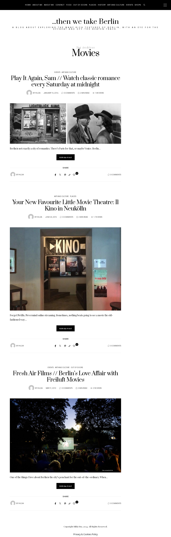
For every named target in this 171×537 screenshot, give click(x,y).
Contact (60, 5)
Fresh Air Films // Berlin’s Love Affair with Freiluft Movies (65, 377)
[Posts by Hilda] (29, 92)
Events (129, 5)
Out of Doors (80, 5)
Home (28, 5)
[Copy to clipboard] (69, 174)
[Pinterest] (65, 174)
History (102, 5)
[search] (144, 5)
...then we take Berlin (85, 21)
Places (92, 5)
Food (69, 5)
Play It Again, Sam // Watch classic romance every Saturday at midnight (65, 81)
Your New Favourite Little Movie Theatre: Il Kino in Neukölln (65, 205)
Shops (138, 5)
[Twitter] (60, 174)
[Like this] (74, 174)
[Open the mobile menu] (165, 5)
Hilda (37, 93)
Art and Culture (115, 5)
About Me (37, 5)
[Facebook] (55, 174)
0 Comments (69, 93)
